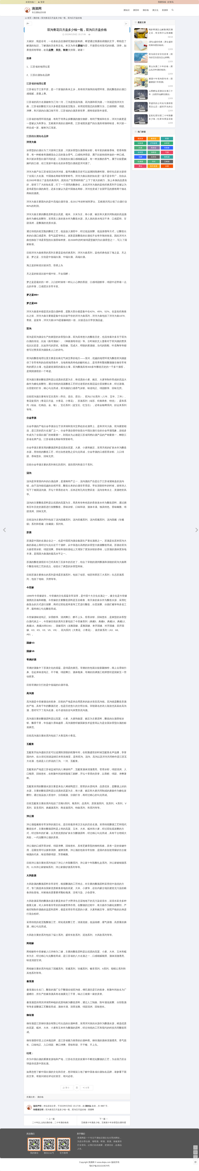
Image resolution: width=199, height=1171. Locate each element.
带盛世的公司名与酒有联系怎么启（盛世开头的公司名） (161, 106)
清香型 (153, 152)
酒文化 (155, 10)
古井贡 (140, 152)
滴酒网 (37, 8)
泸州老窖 (153, 143)
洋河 (153, 161)
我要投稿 (162, 2)
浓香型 (166, 143)
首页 (29, 18)
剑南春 (166, 148)
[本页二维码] (195, 1162)
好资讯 (170, 2)
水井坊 (153, 157)
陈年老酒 (153, 166)
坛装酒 (140, 143)
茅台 (140, 166)
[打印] (89, 34)
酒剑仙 (88, 1106)
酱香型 (153, 139)
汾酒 (167, 166)
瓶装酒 (140, 139)
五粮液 (166, 161)
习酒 (167, 152)
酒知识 (126, 10)
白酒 (140, 148)
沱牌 (140, 157)
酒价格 (146, 10)
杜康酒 (140, 161)
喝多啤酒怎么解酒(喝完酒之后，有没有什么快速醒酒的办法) (161, 32)
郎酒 (167, 139)
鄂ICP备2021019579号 (99, 1166)
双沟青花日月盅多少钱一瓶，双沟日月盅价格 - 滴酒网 (69, 1109)
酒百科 (136, 10)
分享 (87, 1087)
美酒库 (165, 10)
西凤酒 (166, 157)
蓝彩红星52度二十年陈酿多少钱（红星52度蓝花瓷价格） (161, 118)
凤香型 (153, 148)
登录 (42, 2)
